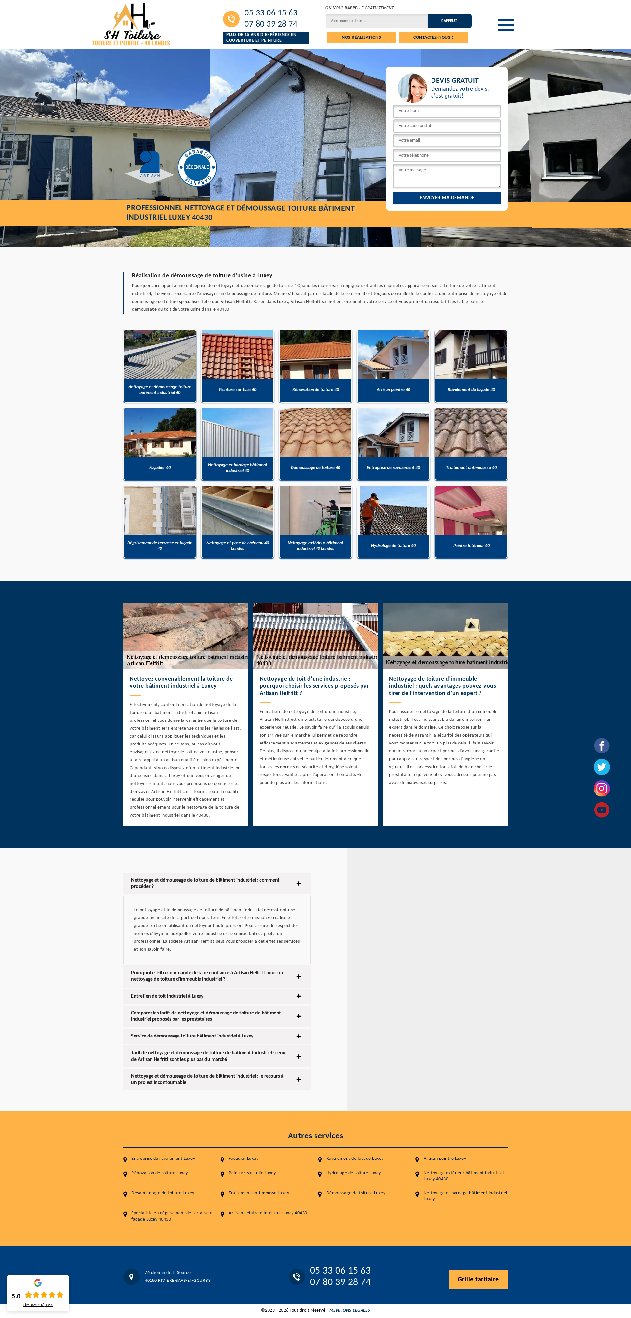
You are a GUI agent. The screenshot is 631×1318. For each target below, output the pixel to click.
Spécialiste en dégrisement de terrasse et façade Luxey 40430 (172, 1216)
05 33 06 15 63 (271, 13)
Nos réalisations (361, 37)
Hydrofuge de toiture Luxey (353, 1173)
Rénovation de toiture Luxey (159, 1173)
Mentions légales (349, 1310)
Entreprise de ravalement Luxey (163, 1158)
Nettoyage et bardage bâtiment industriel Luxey (465, 1196)
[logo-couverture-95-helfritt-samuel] (131, 23)
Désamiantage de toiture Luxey (162, 1193)
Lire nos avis (38, 1305)
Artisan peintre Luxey (445, 1158)
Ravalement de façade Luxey (355, 1158)
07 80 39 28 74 (271, 25)
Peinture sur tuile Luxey (252, 1173)
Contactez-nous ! (433, 37)
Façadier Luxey (243, 1158)
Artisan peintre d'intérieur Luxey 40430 (268, 1213)
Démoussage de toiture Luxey (356, 1193)
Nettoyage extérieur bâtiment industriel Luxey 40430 (464, 1176)
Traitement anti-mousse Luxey (259, 1193)
